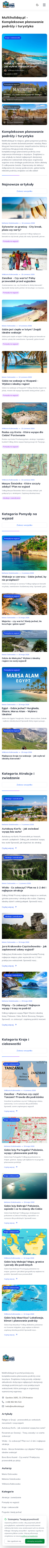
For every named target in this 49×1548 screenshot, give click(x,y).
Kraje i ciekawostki (12, 38)
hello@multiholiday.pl (14, 1406)
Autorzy (7, 1468)
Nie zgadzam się (14, 1541)
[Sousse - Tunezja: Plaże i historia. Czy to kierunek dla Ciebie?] (24, 114)
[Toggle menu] (44, 5)
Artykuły (7, 1413)
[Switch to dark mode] (37, 4)
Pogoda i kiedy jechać (12, 1512)
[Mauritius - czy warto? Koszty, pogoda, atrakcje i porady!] (24, 92)
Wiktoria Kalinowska (10, 274)
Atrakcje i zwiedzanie (11, 498)
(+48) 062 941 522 (13, 1402)
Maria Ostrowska (9, 326)
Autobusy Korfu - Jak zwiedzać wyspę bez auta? (23, 1428)
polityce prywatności (29, 1536)
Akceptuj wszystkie (34, 1541)
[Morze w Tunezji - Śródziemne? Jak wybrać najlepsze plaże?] (24, 55)
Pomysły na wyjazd (11, 84)
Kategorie (8, 1491)
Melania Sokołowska (10, 223)
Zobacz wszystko (24, 191)
